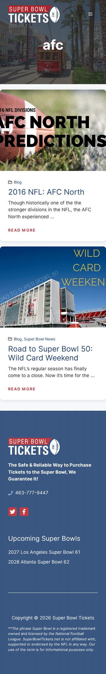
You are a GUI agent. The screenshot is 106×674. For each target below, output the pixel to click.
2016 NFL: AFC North (46, 192)
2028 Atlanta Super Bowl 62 (38, 562)
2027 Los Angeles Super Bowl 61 (44, 552)
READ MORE (22, 230)
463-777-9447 (31, 492)
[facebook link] (24, 511)
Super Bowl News (39, 339)
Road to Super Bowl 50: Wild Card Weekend (50, 353)
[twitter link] (12, 511)
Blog (18, 182)
